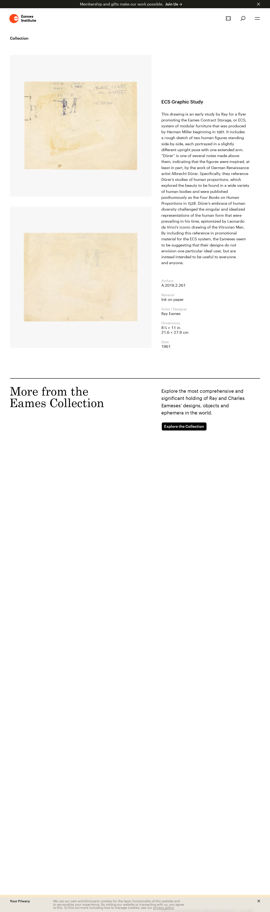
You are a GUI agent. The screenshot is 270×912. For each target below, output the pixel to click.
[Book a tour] (228, 18)
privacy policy (163, 907)
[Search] (243, 18)
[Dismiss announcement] (258, 4)
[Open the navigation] (257, 18)
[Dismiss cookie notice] (258, 901)
